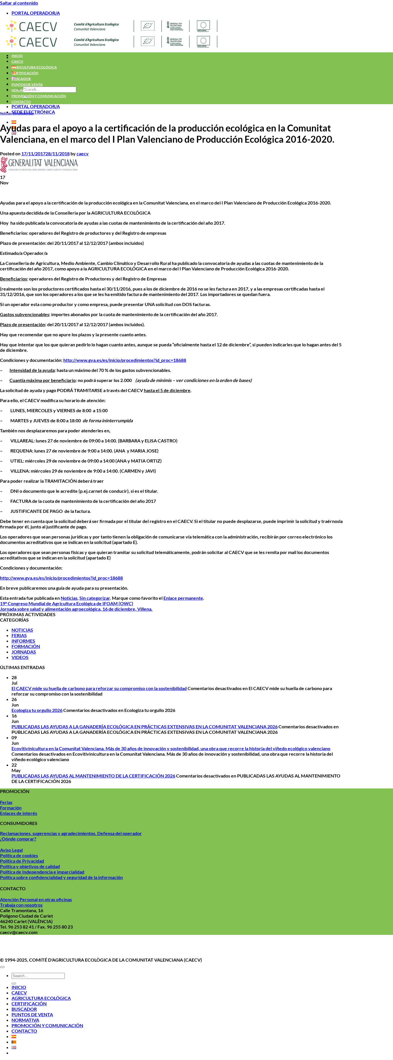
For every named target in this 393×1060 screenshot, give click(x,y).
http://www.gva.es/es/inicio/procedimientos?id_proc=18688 (124, 360)
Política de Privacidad (22, 861)
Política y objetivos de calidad (30, 866)
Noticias (6, 113)
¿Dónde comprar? (18, 838)
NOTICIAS (22, 630)
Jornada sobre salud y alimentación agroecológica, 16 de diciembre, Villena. (76, 609)
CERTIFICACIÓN (25, 73)
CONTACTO (21, 102)
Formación (11, 807)
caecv (83, 153)
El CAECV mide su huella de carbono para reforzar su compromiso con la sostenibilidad (99, 688)
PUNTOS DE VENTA (27, 84)
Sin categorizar (23, 113)
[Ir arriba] (2, 967)
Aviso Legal (11, 850)
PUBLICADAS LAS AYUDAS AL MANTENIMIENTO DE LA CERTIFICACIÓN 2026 (93, 775)
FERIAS (19, 635)
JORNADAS (24, 651)
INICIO (17, 56)
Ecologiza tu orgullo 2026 (37, 710)
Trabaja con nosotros (21, 905)
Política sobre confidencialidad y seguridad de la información (61, 877)
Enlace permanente (183, 598)
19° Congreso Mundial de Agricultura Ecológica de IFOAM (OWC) (66, 603)
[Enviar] (14, 983)
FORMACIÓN (26, 646)
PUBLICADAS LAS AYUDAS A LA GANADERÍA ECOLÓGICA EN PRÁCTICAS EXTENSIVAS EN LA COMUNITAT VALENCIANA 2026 (145, 726)
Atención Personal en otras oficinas (36, 899)
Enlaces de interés (18, 813)
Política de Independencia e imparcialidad (42, 871)
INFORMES (23, 640)
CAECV (17, 61)
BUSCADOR (21, 79)
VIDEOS (20, 657)
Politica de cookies (19, 855)
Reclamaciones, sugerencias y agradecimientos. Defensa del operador (71, 833)
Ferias (6, 802)
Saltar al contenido (19, 2)
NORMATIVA (22, 90)
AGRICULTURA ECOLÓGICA (34, 67)
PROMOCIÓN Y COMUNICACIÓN (39, 96)
